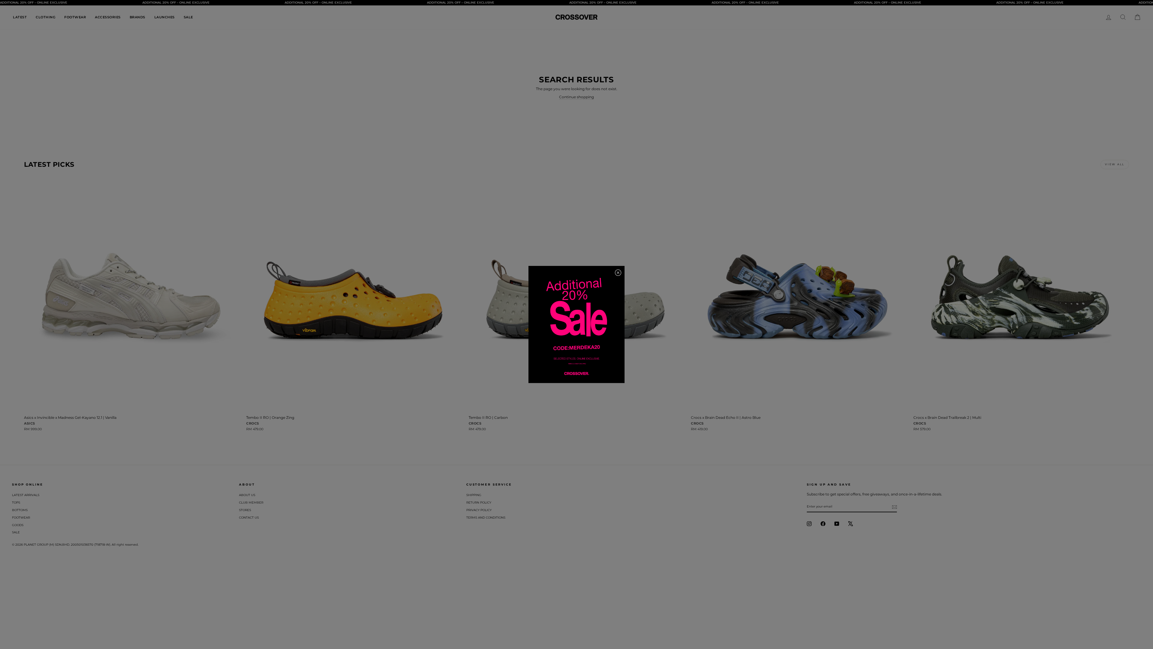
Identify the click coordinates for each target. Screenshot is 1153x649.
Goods (17, 525)
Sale (16, 532)
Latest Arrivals (25, 495)
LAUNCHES (164, 17)
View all (1114, 164)
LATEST (20, 17)
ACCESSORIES (108, 17)
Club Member (251, 502)
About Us (247, 495)
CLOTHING (45, 17)
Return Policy (478, 502)
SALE (188, 17)
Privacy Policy (479, 510)
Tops (16, 502)
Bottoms (20, 510)
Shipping (473, 495)
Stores (245, 510)
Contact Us (249, 518)
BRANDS (137, 17)
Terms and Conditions (485, 518)
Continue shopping (576, 97)
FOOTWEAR (75, 17)
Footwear (21, 518)
